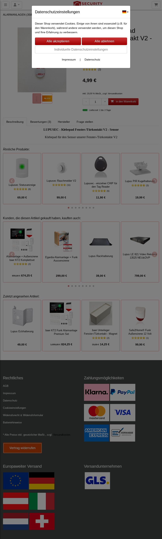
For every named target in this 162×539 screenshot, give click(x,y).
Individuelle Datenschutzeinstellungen (81, 49)
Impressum (69, 59)
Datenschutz (92, 59)
